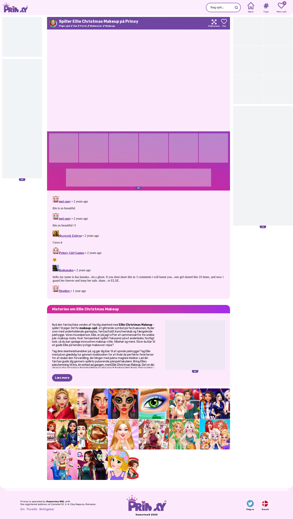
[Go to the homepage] (14, 7)
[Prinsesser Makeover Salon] (215, 434)
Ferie (83, 26)
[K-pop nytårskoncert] (215, 403)
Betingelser (46, 509)
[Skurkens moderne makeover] (93, 465)
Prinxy (24, 501)
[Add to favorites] (224, 23)
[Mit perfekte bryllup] (123, 434)
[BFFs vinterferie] (62, 434)
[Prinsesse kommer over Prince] (123, 465)
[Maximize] (214, 23)
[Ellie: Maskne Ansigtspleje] (154, 403)
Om (22, 509)
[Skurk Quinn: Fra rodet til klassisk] (62, 465)
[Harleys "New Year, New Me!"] (154, 434)
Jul (75, 26)
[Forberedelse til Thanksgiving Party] (93, 434)
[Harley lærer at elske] (184, 403)
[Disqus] (138, 244)
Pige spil (64, 26)
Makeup (110, 26)
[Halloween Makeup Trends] (123, 403)
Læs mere (62, 377)
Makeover (96, 26)
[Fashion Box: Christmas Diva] (62, 403)
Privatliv (32, 509)
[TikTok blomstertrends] (93, 403)
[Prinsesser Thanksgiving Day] (184, 434)
